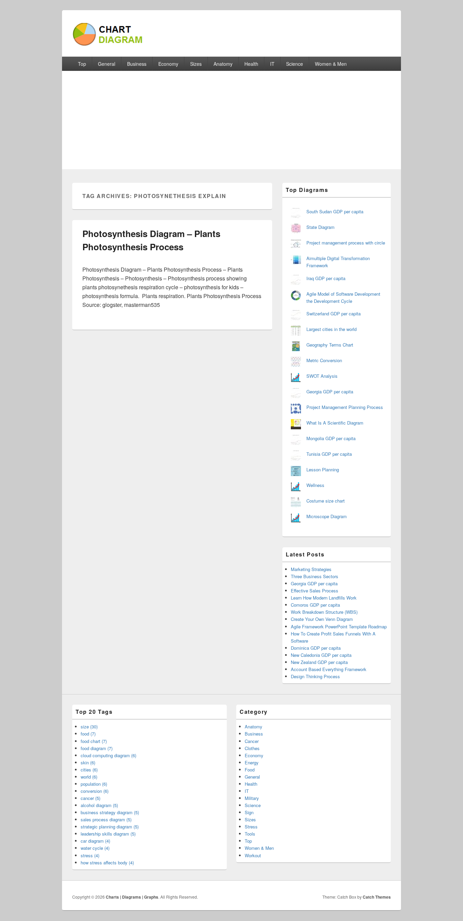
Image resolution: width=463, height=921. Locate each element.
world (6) (89, 776)
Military (252, 798)
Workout (253, 855)
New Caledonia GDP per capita (321, 655)
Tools (250, 833)
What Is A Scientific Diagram (334, 422)
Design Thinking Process (315, 676)
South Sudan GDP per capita (334, 211)
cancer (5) (90, 798)
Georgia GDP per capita (329, 391)
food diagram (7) (97, 748)
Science (294, 63)
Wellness (315, 485)
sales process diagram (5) (106, 819)
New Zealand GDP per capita (319, 662)
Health (251, 63)
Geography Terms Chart (329, 344)
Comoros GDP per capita (315, 605)
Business (136, 63)
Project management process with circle (345, 242)
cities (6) (89, 769)
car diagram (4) (95, 841)
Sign (249, 812)
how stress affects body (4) (107, 862)
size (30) (89, 726)
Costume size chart (325, 500)
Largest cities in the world (331, 329)
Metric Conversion (324, 360)
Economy (168, 63)
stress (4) (90, 855)
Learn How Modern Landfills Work (324, 597)
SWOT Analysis (322, 376)
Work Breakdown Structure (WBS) (324, 612)
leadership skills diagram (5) (108, 833)
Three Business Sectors (314, 576)
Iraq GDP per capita (325, 278)
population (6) (94, 784)
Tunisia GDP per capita (329, 454)
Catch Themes (377, 897)
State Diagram (320, 227)
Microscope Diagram (326, 516)
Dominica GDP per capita (316, 648)
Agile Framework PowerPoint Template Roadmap (339, 626)
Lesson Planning (322, 469)
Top (82, 63)
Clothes (252, 748)
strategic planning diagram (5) (110, 826)
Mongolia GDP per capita (331, 438)
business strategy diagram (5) (110, 812)
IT (272, 63)
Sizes (196, 63)
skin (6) (88, 762)
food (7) (88, 733)
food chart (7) (94, 741)
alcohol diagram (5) (99, 805)
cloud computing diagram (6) (108, 755)
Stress (251, 826)
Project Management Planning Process (344, 407)
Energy (252, 762)
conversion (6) (94, 791)
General (106, 63)
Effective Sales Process (314, 590)
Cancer (252, 741)
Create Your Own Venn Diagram (322, 619)
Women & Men (331, 63)
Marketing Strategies (311, 569)
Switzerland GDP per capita (333, 313)
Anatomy (223, 63)
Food (250, 769)
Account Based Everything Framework (328, 669)
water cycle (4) (95, 848)
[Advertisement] (231, 121)
